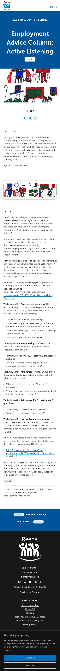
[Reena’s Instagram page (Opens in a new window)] (35, 582)
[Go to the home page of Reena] (7, 6)
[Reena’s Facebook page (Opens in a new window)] (19, 582)
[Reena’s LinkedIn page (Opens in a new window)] (24, 582)
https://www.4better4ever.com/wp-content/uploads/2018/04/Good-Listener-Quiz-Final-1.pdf (27, 295)
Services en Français (30, 592)
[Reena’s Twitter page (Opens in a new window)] (40, 582)
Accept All (30, 658)
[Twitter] (30, 118)
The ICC (30, 612)
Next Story (23, 521)
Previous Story (36, 514)
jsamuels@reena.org (20, 495)
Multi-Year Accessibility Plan (30, 620)
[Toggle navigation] (53, 5)
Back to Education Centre (30, 20)
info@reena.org (31, 576)
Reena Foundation (30, 605)
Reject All (30, 665)
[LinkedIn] (35, 118)
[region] (30, 651)
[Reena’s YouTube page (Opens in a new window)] (30, 582)
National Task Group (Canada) (30, 616)
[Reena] (30, 549)
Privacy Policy (30, 624)
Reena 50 (30, 609)
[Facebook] (24, 118)
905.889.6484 (31, 572)
